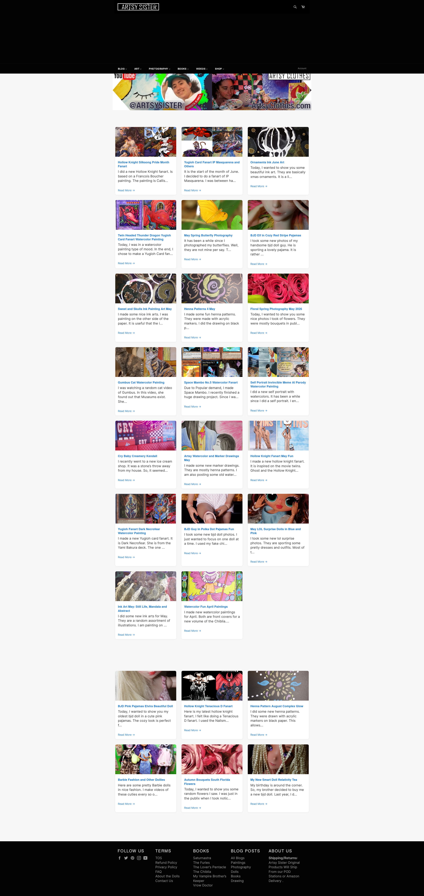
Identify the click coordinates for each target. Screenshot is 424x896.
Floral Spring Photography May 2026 (276, 309)
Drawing (237, 881)
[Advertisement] (212, 38)
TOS (158, 858)
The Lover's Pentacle (209, 867)
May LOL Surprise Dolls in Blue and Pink (275, 531)
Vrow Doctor (203, 885)
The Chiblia (202, 872)
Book (235, 876)
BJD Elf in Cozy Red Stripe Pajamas (275, 235)
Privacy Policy (166, 867)
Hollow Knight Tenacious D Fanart (208, 706)
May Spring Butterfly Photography (208, 235)
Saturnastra (202, 858)
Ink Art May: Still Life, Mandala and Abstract (142, 608)
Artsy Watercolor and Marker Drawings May (211, 458)
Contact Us (164, 881)
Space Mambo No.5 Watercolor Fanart (211, 382)
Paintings (238, 863)
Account (302, 68)
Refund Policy (166, 863)
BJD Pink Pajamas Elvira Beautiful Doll (145, 706)
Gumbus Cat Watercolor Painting (141, 382)
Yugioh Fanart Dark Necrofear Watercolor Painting (139, 531)
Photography (241, 867)
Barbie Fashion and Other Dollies (141, 779)
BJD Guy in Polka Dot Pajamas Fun (209, 529)
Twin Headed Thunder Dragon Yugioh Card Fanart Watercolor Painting (144, 237)
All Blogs (237, 858)
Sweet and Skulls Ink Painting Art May (145, 309)
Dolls (234, 872)
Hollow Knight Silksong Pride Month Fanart (143, 164)
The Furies (201, 863)
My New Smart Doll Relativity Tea (273, 779)
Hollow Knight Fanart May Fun (271, 456)
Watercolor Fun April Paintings (206, 606)
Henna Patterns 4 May (199, 309)
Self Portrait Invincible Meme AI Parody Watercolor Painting (278, 384)
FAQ (158, 872)
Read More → (126, 190)
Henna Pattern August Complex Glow (276, 706)
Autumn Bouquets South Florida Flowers (207, 781)
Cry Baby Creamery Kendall (137, 456)
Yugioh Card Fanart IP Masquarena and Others (212, 164)
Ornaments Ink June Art (267, 162)
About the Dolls (167, 876)
